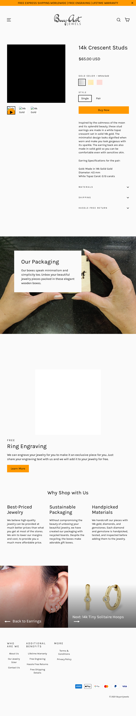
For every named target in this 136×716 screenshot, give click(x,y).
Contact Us (14, 667)
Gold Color (94, 76)
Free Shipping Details (37, 671)
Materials (86, 187)
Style (83, 92)
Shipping (85, 197)
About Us (14, 653)
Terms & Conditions (64, 652)
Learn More (18, 468)
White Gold (82, 82)
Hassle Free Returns (37, 664)
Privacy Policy (64, 659)
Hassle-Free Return (93, 208)
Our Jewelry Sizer (14, 660)
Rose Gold (99, 82)
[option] (36, 73)
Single (85, 98)
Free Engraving (37, 659)
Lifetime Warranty (37, 653)
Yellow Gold (90, 82)
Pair (98, 98)
